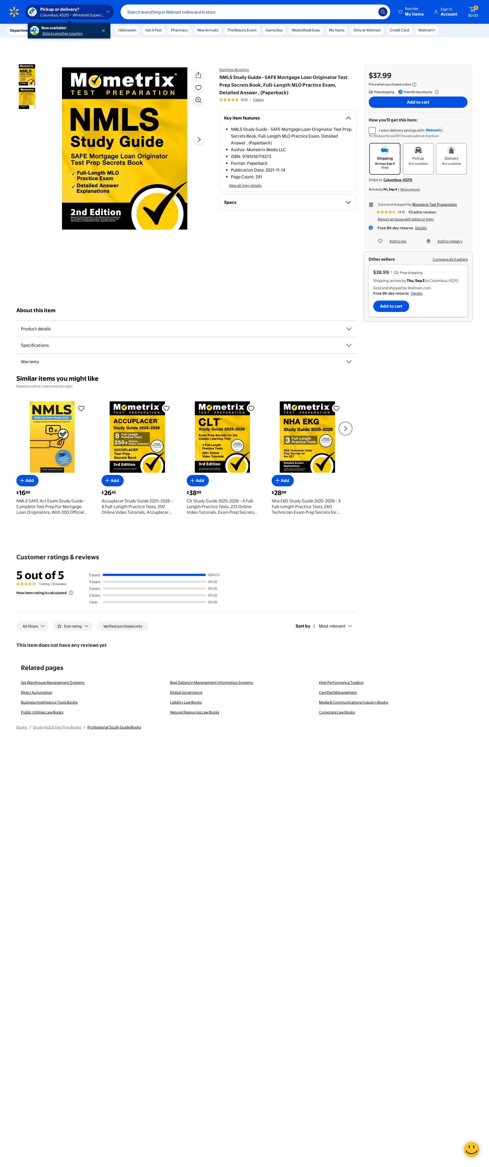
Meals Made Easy (306, 30)
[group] (241, 99)
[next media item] (199, 139)
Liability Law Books (186, 702)
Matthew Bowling (234, 69)
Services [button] (57, 30)
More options (410, 189)
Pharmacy (179, 30)
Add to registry (449, 241)
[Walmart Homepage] (14, 12)
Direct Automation (36, 692)
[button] (411, 12)
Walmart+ (426, 30)
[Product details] (349, 328)
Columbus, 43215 (397, 179)
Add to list (397, 241)
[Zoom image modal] (198, 100)
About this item (35, 310)
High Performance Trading (341, 682)
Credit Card (399, 30)
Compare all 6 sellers (450, 259)
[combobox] (255, 12)
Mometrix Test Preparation (434, 204)
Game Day (274, 30)
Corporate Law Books (337, 712)
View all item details (245, 185)
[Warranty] (349, 361)
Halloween (127, 30)
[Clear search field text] (370, 12)
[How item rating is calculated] (71, 592)
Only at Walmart (367, 30)
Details (421, 228)
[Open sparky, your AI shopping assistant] (471, 1149)
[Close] (104, 30)
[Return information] (435, 92)
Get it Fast (153, 30)
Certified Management (338, 692)
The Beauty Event (242, 30)
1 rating (258, 99)
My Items (336, 30)
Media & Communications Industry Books (353, 702)
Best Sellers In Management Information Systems (211, 682)
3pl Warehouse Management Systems (52, 682)
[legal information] (414, 84)
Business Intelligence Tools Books (49, 702)
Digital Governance (186, 692)
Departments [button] (21, 30)
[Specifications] (349, 345)
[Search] (382, 11)
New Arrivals (207, 30)
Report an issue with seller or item (406, 219)
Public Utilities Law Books (42, 712)
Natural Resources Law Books (194, 712)
